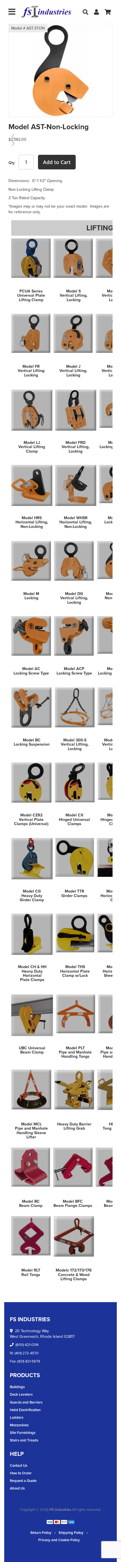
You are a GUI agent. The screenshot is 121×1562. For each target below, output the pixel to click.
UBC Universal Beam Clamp (32, 1050)
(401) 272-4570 (27, 1353)
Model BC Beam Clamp (30, 1203)
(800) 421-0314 (27, 1344)
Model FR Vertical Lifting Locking (31, 371)
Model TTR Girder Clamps (74, 893)
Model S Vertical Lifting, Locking (74, 295)
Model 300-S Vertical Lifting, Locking (75, 744)
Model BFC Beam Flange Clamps (72, 1203)
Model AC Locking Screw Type (31, 671)
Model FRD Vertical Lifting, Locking (75, 447)
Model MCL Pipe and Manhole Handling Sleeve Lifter (31, 1130)
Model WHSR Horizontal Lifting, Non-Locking (75, 522)
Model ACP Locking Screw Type (74, 671)
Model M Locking (31, 596)
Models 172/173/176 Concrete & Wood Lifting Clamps (74, 1274)
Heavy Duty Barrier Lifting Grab (74, 1126)
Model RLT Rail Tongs (30, 1272)
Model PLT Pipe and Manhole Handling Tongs (75, 1052)
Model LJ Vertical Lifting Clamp (31, 447)
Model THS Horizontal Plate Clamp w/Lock (75, 971)
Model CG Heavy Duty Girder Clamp (32, 895)
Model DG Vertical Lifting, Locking (74, 598)
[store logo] (46, 12)
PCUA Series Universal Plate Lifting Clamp (31, 295)
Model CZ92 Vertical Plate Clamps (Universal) (31, 819)
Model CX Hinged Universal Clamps (74, 819)
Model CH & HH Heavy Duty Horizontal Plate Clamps (32, 973)
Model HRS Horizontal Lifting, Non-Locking (31, 522)
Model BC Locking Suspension (32, 742)
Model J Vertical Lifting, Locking (73, 371)
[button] (20, 78)
